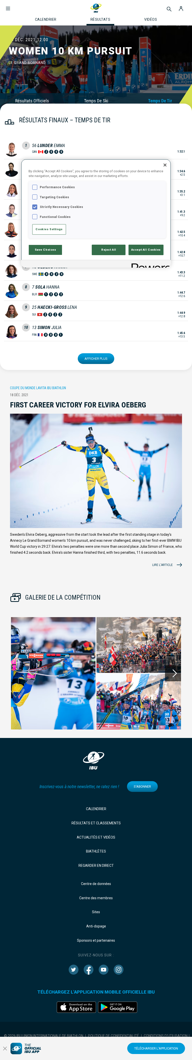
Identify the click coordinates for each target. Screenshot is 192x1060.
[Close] (165, 165)
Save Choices (45, 249)
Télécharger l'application (156, 1048)
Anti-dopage (96, 926)
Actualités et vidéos (96, 837)
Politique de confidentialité (113, 1036)
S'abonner (142, 786)
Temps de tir (160, 100)
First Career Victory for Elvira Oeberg (78, 404)
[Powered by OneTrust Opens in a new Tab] (149, 264)
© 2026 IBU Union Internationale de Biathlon (43, 1036)
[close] (5, 1049)
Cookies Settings (49, 229)
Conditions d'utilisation (166, 1036)
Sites (96, 912)
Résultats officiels (32, 100)
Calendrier (96, 809)
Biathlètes (96, 851)
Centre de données (96, 884)
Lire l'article (162, 565)
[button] (8, 5)
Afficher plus (96, 358)
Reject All (108, 249)
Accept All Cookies (146, 249)
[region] (96, 213)
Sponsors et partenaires (96, 940)
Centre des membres (96, 898)
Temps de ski (96, 100)
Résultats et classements (96, 823)
